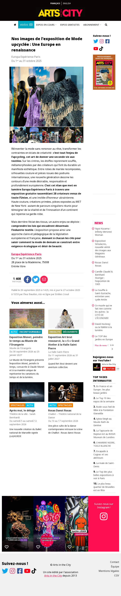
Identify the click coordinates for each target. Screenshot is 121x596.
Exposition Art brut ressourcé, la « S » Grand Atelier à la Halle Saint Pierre (63, 342)
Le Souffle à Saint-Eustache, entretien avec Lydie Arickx (103, 295)
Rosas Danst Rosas (59, 410)
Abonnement (91, 24)
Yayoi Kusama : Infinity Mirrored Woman (103, 231)
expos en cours (45, 24)
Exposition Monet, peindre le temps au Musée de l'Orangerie (26, 340)
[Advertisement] (104, 141)
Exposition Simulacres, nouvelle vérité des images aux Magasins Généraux (103, 248)
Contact (114, 562)
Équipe (115, 566)
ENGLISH (67, 3)
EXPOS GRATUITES (70, 24)
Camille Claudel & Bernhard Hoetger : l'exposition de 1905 (104, 278)
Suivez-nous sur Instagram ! (103, 505)
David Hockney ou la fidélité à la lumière (103, 327)
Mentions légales (109, 571)
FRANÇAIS (55, 3)
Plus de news (101, 345)
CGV (116, 575)
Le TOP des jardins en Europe (104, 338)
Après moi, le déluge (22, 410)
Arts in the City (53, 575)
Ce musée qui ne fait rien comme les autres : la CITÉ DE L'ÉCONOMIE (103, 311)
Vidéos (24, 24)
